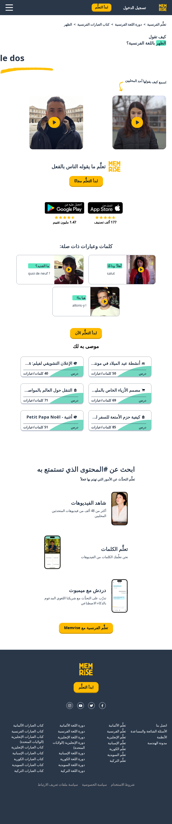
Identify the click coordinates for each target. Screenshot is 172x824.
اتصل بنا (161, 725)
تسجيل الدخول (134, 7)
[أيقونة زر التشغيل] (137, 122)
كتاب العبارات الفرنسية (93, 24)
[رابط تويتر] (91, 705)
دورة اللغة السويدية (71, 764)
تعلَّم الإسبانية (117, 743)
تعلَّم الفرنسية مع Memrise (86, 627)
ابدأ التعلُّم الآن (86, 332)
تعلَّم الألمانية (117, 725)
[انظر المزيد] (9, 8)
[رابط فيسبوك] (102, 705)
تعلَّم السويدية (116, 754)
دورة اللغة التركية (73, 770)
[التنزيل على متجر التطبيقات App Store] (105, 208)
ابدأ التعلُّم (101, 7)
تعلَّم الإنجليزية (116, 737)
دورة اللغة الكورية (72, 759)
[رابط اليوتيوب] (80, 705)
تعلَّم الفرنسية (156, 24)
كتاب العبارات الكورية (29, 759)
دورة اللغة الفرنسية (128, 24)
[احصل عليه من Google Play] (64, 208)
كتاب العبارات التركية (29, 770)
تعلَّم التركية (118, 760)
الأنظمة (162, 737)
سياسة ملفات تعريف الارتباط (58, 784)
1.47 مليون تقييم (64, 222)
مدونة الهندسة (157, 743)
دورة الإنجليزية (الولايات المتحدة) (69, 745)
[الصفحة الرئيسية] (114, 166)
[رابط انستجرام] (69, 705)
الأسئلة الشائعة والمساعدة (149, 731)
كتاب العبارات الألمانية (28, 725)
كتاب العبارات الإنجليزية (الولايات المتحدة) (27, 739)
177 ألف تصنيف (105, 222)
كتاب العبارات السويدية (28, 764)
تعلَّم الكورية (117, 749)
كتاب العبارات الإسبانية (28, 753)
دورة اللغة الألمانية (72, 725)
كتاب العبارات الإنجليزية (27, 747)
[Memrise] (163, 8)
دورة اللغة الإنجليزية (71, 737)
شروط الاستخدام (122, 784)
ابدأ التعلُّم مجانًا (86, 180)
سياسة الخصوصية (94, 784)
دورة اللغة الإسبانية (72, 753)
